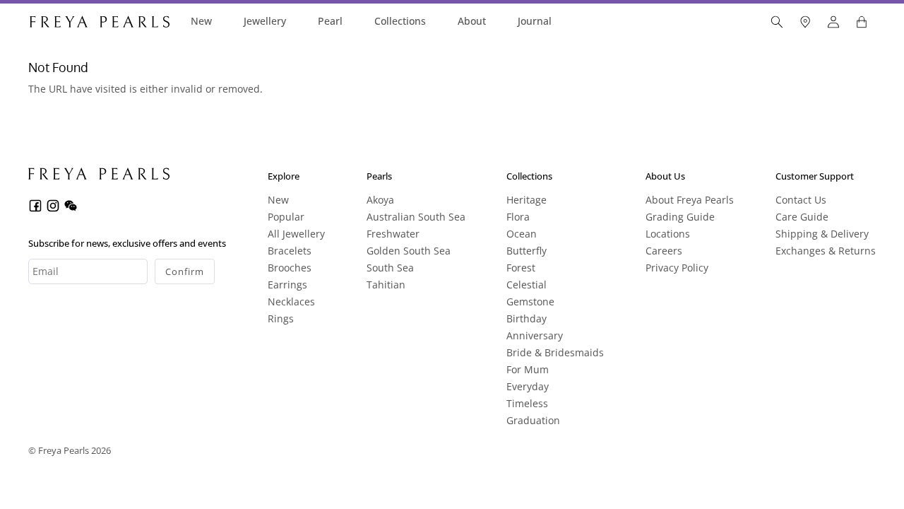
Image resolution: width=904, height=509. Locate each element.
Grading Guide (680, 216)
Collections (400, 21)
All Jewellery (296, 233)
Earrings (287, 284)
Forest (520, 267)
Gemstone (530, 301)
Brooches (289, 267)
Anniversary (534, 335)
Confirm (184, 271)
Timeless (527, 403)
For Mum (527, 369)
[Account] (833, 22)
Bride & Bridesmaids (555, 352)
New (201, 21)
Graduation (533, 420)
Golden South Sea (409, 250)
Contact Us (800, 199)
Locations (668, 233)
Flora (518, 216)
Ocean (521, 233)
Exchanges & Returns (825, 250)
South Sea (390, 267)
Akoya (380, 199)
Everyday (527, 386)
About (472, 21)
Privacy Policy (677, 267)
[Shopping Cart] (862, 22)
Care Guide (801, 216)
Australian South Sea (416, 216)
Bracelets (289, 250)
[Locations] (805, 22)
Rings (281, 318)
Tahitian (386, 284)
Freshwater (393, 233)
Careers (664, 250)
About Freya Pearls (690, 199)
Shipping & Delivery (822, 233)
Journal (535, 21)
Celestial (526, 284)
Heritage (526, 199)
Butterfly (526, 250)
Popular (286, 216)
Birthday (526, 318)
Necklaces (291, 301)
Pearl (330, 21)
